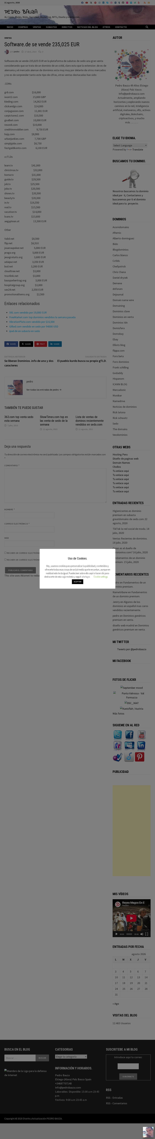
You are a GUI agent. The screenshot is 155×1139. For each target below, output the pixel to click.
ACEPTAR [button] (77, 581)
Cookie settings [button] (101, 576)
